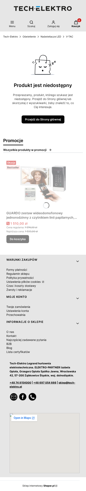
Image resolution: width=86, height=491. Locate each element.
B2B (9, 344)
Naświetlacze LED (51, 36)
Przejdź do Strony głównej (43, 119)
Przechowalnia (15, 314)
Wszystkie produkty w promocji (25, 150)
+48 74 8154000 (20, 382)
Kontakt (11, 335)
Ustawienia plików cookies (23, 281)
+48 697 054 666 (44, 382)
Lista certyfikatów (18, 352)
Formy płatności (16, 269)
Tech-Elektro (10, 36)
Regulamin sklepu (17, 273)
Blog (9, 348)
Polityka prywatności (20, 277)
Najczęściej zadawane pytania (26, 339)
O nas (10, 331)
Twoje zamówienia (18, 306)
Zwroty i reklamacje (19, 289)
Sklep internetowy (38, 485)
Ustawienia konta (17, 310)
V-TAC (69, 36)
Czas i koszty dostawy (21, 285)
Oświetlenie (29, 36)
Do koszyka (18, 239)
